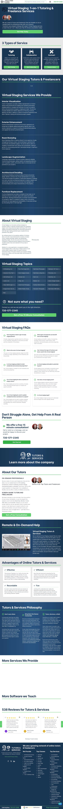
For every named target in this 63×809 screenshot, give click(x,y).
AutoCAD (12, 502)
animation (15, 486)
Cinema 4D (40, 758)
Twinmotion (40, 772)
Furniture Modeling (55, 792)
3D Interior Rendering (56, 766)
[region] (31, 724)
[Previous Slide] (1, 724)
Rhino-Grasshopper (42, 768)
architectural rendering (34, 639)
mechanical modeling (32, 641)
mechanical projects (7, 486)
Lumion (39, 765)
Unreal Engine (41, 773)
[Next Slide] (62, 724)
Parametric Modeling (56, 796)
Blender (23, 501)
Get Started (17, 442)
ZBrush (39, 777)
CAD (5, 626)
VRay (39, 775)
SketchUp (17, 501)
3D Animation (54, 754)
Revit (6, 502)
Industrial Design (55, 794)
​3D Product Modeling (56, 777)
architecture (5, 484)
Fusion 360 (45, 636)
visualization (11, 626)
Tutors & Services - (9, 752)
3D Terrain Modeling (56, 781)
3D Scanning (54, 779)
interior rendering (13, 484)
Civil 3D (39, 760)
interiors (24, 641)
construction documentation (29, 642)
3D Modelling (54, 774)
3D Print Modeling (55, 776)
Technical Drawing (55, 801)
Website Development (56, 803)
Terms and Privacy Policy (11, 756)
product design (23, 484)
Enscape (40, 761)
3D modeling (21, 482)
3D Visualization (55, 783)
